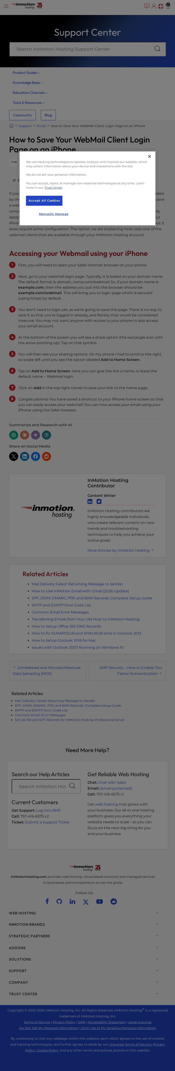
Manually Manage (53, 214)
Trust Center (53, 187)
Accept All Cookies (44, 200)
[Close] (149, 156)
